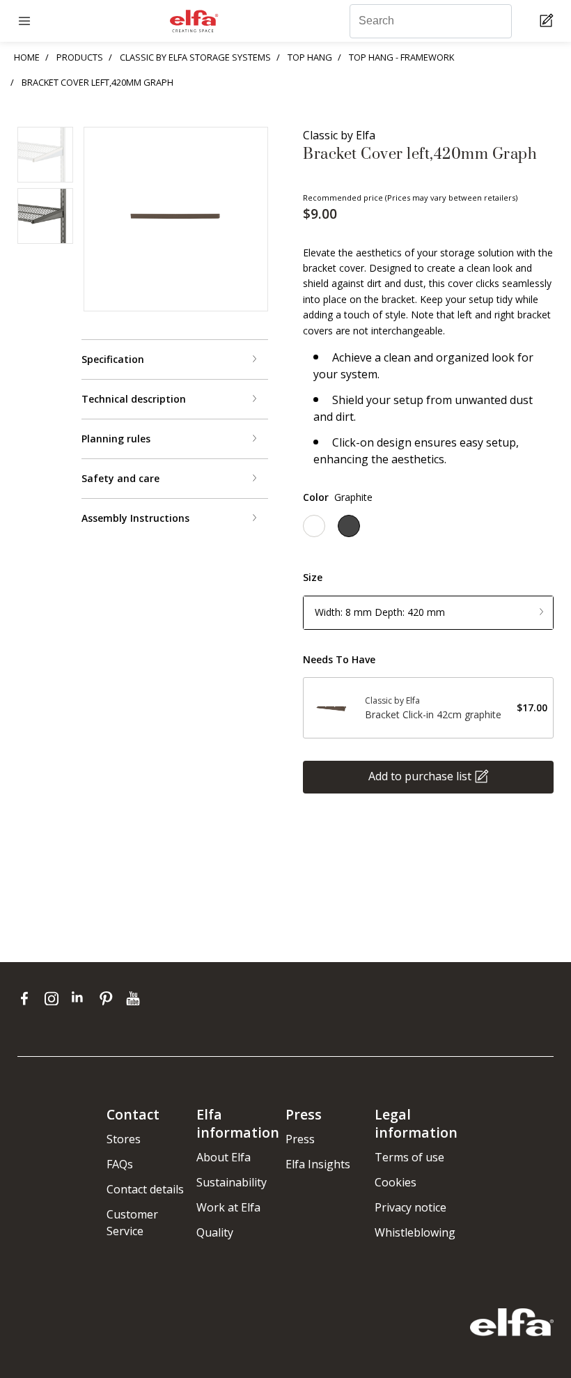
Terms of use (409, 1157)
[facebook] (27, 998)
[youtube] (134, 998)
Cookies (395, 1182)
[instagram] (55, 998)
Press (300, 1139)
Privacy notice (410, 1207)
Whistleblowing (415, 1232)
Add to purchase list (419, 776)
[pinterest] (109, 998)
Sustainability (231, 1182)
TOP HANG (310, 57)
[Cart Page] (548, 21)
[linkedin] (82, 998)
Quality (214, 1232)
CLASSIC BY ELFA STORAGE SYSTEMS (195, 57)
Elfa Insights (318, 1164)
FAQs (120, 1164)
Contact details (145, 1189)
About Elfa (223, 1157)
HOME (27, 57)
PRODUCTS (79, 57)
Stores (124, 1139)
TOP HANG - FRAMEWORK (401, 57)
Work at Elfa (228, 1207)
